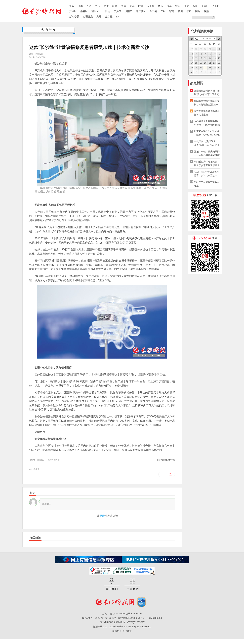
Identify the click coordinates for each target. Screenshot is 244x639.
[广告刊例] (132, 584)
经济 (97, 5)
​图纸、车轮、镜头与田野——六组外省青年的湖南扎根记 (207, 153)
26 (201, 67)
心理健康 (88, 16)
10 (192, 58)
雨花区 (84, 11)
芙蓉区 (205, 5)
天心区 (216, 5)
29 (214, 67)
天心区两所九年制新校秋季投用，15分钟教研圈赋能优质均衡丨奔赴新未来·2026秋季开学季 (207, 123)
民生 (106, 5)
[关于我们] (111, 584)
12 (201, 58)
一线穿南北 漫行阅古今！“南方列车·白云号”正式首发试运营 (207, 143)
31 (192, 72)
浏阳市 (128, 11)
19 (201, 63)
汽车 (169, 5)
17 (192, 63)
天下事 (150, 5)
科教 (114, 5)
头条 (71, 5)
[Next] (219, 39)
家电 (171, 11)
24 (192, 67)
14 (210, 58)
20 (205, 63)
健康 (186, 5)
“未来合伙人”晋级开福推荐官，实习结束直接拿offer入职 (206, 173)
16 (219, 58)
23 (219, 63)
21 (210, 63)
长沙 (88, 5)
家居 (98, 16)
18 (196, 63)
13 (205, 58)
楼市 (160, 5)
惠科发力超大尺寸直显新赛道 (207, 183)
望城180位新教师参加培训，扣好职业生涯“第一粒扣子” (206, 102)
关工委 (153, 11)
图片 (197, 11)
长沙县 (106, 11)
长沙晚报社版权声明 (166, 459)
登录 (102, 516)
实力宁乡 (48, 30)
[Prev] (192, 39)
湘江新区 (141, 11)
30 (219, 67)
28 (210, 67)
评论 (132, 5)
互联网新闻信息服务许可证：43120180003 (139, 617)
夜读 (189, 11)
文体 (123, 5)
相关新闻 (35, 537)
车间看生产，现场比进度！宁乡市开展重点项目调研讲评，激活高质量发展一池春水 (207, 163)
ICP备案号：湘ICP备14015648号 (99, 617)
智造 (195, 5)
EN (117, 16)
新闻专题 (74, 16)
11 (196, 58)
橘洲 (180, 11)
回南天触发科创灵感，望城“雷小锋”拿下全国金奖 (207, 92)
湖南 (80, 5)
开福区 (73, 11)
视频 (206, 11)
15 (214, 58)
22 (214, 63)
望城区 (95, 11)
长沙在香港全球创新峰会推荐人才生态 (207, 112)
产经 (163, 11)
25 (196, 67)
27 (205, 67)
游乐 (177, 5)
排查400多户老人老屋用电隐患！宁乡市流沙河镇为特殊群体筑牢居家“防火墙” (207, 133)
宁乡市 (117, 11)
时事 (140, 5)
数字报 (109, 16)
